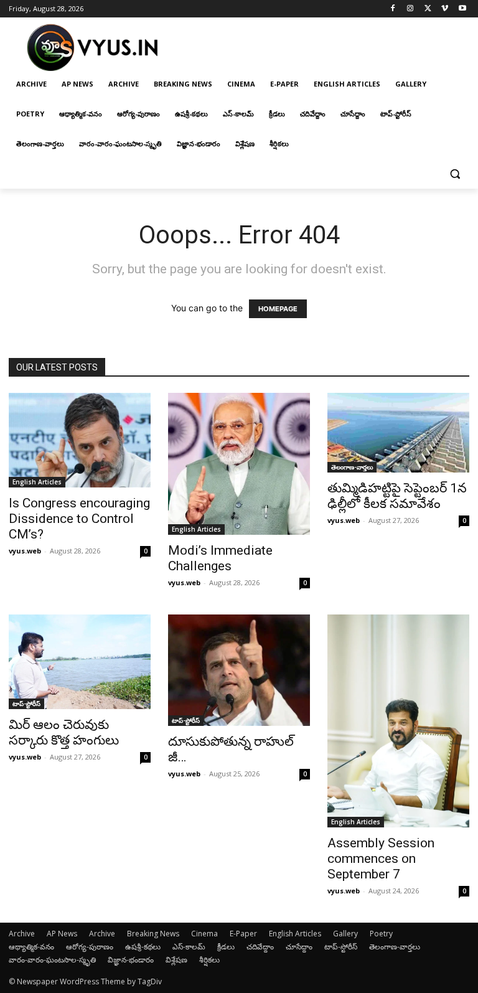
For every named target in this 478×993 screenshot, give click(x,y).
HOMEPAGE (278, 308)
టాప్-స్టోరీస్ (26, 703)
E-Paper (243, 933)
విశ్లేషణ (176, 959)
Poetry (381, 933)
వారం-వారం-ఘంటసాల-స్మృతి (52, 959)
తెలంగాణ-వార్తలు (352, 467)
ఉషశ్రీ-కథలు (143, 946)
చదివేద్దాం (260, 946)
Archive (22, 933)
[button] (454, 174)
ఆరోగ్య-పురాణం (89, 946)
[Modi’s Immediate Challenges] (239, 464)
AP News (62, 933)
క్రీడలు (226, 946)
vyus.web (25, 550)
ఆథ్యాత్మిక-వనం (31, 946)
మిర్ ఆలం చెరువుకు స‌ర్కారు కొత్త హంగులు (64, 732)
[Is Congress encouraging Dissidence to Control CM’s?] (80, 440)
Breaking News (153, 933)
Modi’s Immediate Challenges (220, 558)
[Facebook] (393, 9)
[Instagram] (410, 9)
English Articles (37, 482)
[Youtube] (462, 9)
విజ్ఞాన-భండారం (131, 959)
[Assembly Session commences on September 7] (398, 720)
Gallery (345, 933)
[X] (428, 9)
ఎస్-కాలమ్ (188, 946)
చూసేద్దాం (299, 946)
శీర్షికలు (209, 959)
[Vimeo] (445, 9)
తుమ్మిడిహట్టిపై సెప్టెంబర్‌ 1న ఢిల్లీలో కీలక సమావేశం (397, 496)
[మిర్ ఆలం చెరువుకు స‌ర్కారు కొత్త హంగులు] (80, 661)
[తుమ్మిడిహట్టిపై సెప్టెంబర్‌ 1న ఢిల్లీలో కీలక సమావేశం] (398, 433)
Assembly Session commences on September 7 (380, 858)
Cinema (204, 933)
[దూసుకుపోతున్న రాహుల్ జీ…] (239, 669)
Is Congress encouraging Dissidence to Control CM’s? (79, 519)
